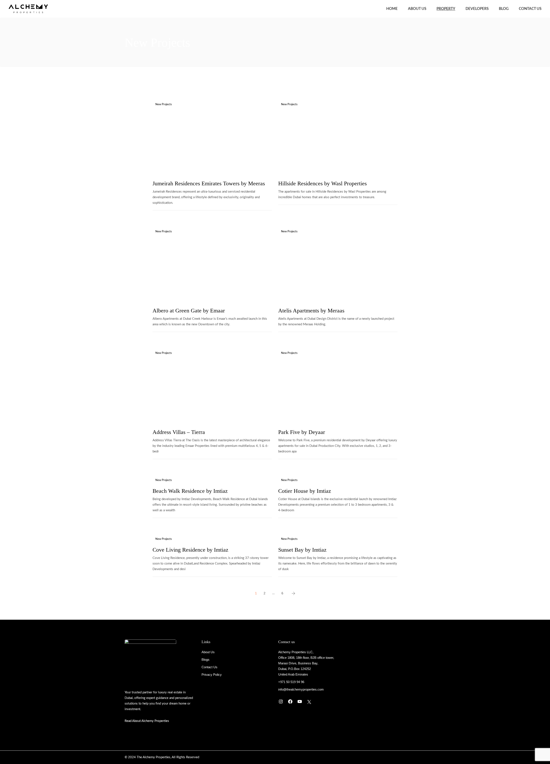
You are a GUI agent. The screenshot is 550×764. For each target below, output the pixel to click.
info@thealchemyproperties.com (301, 689)
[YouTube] (299, 701)
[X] (309, 702)
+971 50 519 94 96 (291, 682)
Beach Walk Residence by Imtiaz (190, 491)
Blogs (205, 659)
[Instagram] (280, 701)
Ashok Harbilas (177, 165)
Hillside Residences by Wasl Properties (322, 183)
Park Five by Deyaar (301, 432)
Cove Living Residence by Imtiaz (190, 550)
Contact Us (209, 667)
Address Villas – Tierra (179, 432)
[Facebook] (290, 701)
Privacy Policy (212, 674)
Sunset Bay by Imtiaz (302, 550)
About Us (208, 652)
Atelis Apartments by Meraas (311, 310)
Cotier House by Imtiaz (304, 491)
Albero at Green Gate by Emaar (189, 310)
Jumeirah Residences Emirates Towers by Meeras (209, 183)
